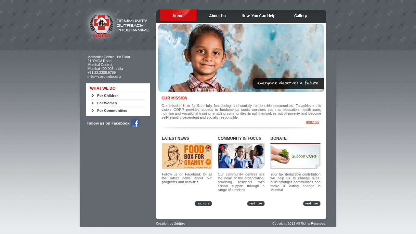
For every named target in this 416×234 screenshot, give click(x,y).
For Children (108, 96)
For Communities (112, 110)
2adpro (179, 223)
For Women (107, 103)
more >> (312, 122)
